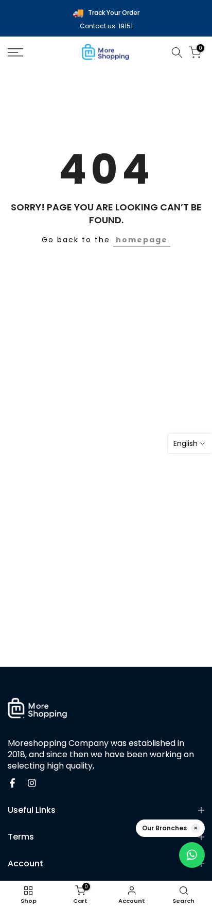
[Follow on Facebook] (12, 783)
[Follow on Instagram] (32, 783)
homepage (142, 240)
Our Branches (164, 828)
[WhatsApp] (192, 855)
